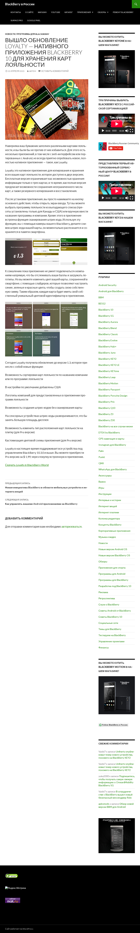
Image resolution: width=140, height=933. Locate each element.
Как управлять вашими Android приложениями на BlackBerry (41, 501)
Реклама (103, 592)
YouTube (55, 12)
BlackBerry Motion (108, 383)
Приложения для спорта (112, 567)
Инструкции (105, 493)
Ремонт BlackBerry (123, 12)
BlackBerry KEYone (109, 371)
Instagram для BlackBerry (112, 444)
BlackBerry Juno (107, 352)
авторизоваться (71, 526)
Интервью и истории (110, 500)
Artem (32, 71)
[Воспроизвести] (103, 130)
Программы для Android (112, 573)
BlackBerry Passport (109, 389)
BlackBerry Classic (108, 334)
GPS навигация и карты (111, 438)
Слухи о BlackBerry (109, 604)
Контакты (16, 12)
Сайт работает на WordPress (19, 929)
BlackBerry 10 (106, 309)
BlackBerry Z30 (107, 420)
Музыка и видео (107, 536)
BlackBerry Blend (108, 328)
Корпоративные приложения (114, 530)
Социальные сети (108, 622)
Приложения (84, 12)
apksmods (104, 803)
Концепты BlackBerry (110, 524)
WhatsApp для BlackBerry (113, 469)
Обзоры (102, 12)
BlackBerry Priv (107, 401)
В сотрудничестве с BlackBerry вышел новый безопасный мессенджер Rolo (115, 794)
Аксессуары (105, 475)
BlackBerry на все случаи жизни (116, 426)
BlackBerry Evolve (108, 340)
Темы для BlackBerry (110, 629)
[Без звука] (127, 130)
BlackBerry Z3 (106, 414)
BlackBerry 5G (106, 315)
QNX (101, 463)
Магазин (42, 12)
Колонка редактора (109, 518)
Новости (10, 34)
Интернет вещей (108, 506)
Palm (101, 450)
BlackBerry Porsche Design (113, 395)
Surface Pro (17, 20)
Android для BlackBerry (111, 291)
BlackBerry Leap (107, 377)
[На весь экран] (131, 130)
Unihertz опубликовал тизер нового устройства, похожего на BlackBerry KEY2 (116, 754)
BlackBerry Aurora (108, 321)
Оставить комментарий (55, 71)
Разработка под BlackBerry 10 (115, 586)
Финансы (104, 647)
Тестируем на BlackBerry (112, 635)
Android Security (107, 285)
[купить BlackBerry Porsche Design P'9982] (117, 835)
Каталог (69, 12)
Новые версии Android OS (113, 549)
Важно (102, 481)
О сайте (29, 12)
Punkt (102, 457)
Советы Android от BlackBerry (115, 610)
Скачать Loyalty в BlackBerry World (27, 464)
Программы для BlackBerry (32, 34)
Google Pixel (33, 20)
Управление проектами (111, 641)
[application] (117, 124)
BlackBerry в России (19, 4)
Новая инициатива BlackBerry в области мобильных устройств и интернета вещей (46, 487)
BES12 (102, 303)
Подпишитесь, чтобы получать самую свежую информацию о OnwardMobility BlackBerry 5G (117, 781)
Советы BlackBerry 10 (110, 616)
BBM (101, 297)
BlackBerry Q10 (107, 407)
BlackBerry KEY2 (107, 358)
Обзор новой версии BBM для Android (116, 805)
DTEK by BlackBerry (109, 432)
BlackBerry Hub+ (107, 346)
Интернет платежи (109, 512)
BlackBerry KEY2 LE (109, 364)
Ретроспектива (107, 598)
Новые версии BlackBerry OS (114, 555)
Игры (101, 487)
